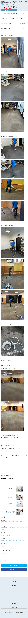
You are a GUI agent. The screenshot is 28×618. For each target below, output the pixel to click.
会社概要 (14, 603)
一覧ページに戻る (14, 481)
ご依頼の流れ (14, 581)
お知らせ (4, 560)
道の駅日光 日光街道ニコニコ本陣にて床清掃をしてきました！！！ (13, 545)
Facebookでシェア (14, 569)
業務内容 (14, 585)
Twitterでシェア (14, 565)
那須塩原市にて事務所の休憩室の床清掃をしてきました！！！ (14, 539)
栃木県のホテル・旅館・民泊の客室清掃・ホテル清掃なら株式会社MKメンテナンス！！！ (14, 534)
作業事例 (8, 13)
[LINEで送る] (11, 478)
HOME (2, 13)
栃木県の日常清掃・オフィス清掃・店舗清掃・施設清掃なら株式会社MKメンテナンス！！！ (14, 528)
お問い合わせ (14, 607)
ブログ (5, 13)
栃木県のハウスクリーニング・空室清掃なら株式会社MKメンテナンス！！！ (13, 521)
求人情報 (4, 553)
